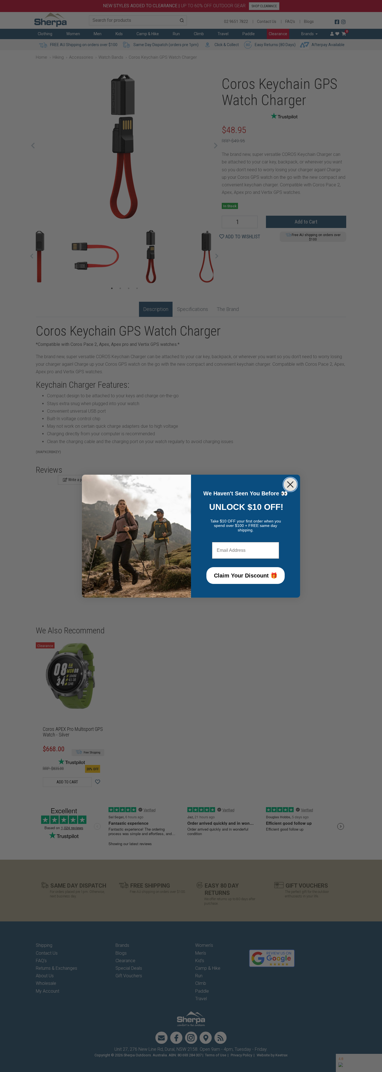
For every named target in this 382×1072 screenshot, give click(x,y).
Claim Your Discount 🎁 (245, 575)
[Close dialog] (290, 484)
